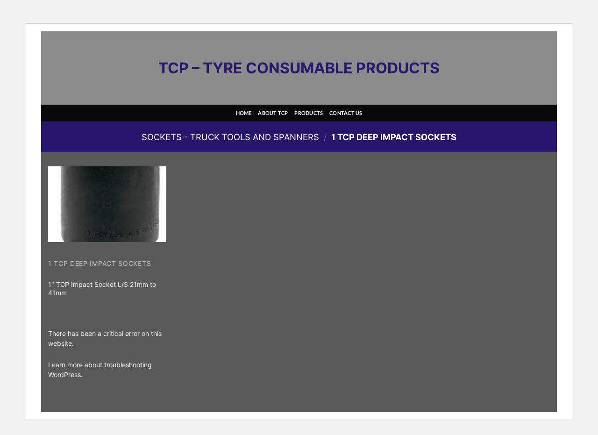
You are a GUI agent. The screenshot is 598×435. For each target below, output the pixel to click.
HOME (244, 113)
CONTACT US (345, 113)
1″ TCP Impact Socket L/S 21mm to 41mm (102, 288)
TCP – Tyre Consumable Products (299, 68)
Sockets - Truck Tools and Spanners (230, 137)
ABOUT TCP (273, 113)
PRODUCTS (308, 113)
